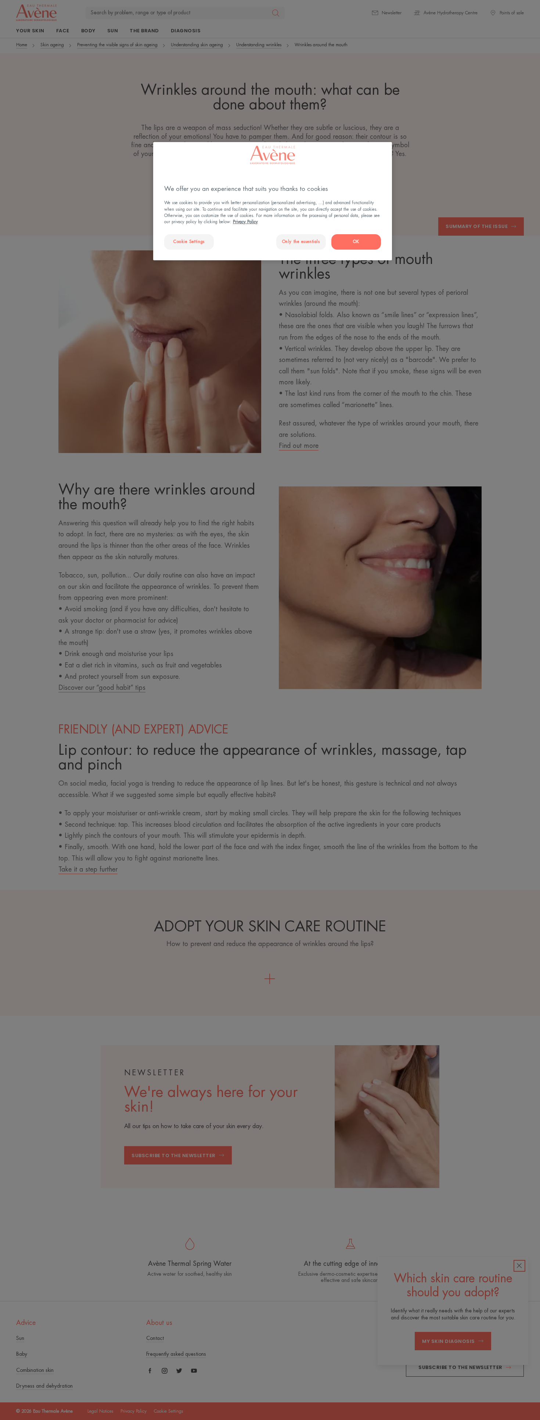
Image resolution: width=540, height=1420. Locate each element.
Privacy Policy (245, 222)
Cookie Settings (189, 242)
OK (356, 242)
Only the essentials (301, 242)
